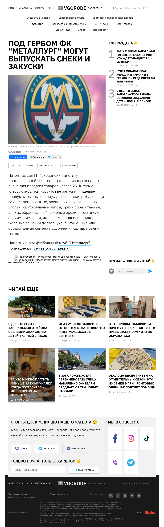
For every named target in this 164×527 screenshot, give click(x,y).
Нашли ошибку (15, 262)
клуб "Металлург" (75, 242)
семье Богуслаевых (51, 248)
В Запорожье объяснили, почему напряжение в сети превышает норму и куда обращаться (132, 330)
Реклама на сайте (98, 494)
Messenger (78, 448)
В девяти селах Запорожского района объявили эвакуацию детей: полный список (133, 96)
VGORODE (75, 483)
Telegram (49, 448)
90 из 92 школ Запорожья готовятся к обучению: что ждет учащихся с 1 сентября (135, 57)
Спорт (81, 29)
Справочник (42, 8)
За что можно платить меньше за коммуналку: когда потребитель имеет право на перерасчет (32, 387)
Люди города (124, 23)
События (37, 23)
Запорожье (95, 483)
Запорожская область (71, 17)
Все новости (100, 29)
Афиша (27, 8)
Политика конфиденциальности (22, 497)
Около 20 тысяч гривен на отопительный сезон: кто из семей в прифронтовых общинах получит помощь (132, 381)
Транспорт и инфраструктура (68, 23)
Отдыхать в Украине (39, 17)
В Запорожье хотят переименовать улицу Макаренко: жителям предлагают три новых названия (78, 383)
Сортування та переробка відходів (112, 17)
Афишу (118, 8)
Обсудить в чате (33, 262)
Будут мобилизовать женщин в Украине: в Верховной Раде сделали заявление (135, 76)
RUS (145, 8)
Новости (14, 8)
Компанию (130, 8)
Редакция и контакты (60, 494)
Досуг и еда (63, 29)
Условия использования (19, 494)
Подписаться (86, 469)
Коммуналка (101, 23)
